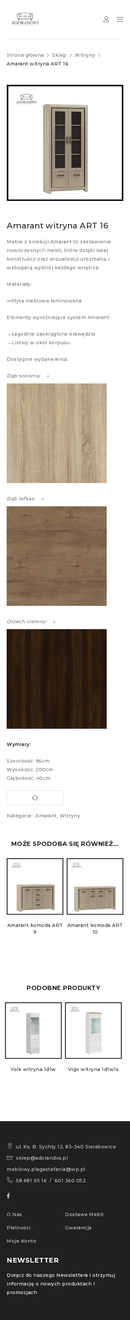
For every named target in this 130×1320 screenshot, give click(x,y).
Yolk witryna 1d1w (33, 1069)
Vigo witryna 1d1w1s (93, 1069)
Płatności (19, 1228)
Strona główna (25, 55)
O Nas (14, 1214)
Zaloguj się (106, 19)
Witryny (85, 55)
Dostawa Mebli (84, 1214)
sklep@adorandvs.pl (42, 1158)
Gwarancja (78, 1228)
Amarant (46, 816)
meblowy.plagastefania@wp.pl (46, 1169)
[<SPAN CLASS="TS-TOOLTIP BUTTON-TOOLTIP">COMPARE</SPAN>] (35, 797)
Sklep (59, 55)
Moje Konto (21, 1241)
